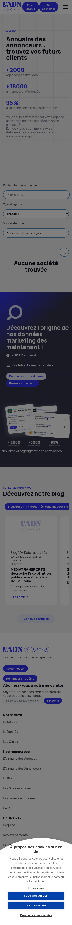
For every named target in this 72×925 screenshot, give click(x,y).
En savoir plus (36, 888)
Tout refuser (36, 905)
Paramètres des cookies (36, 915)
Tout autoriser (36, 895)
